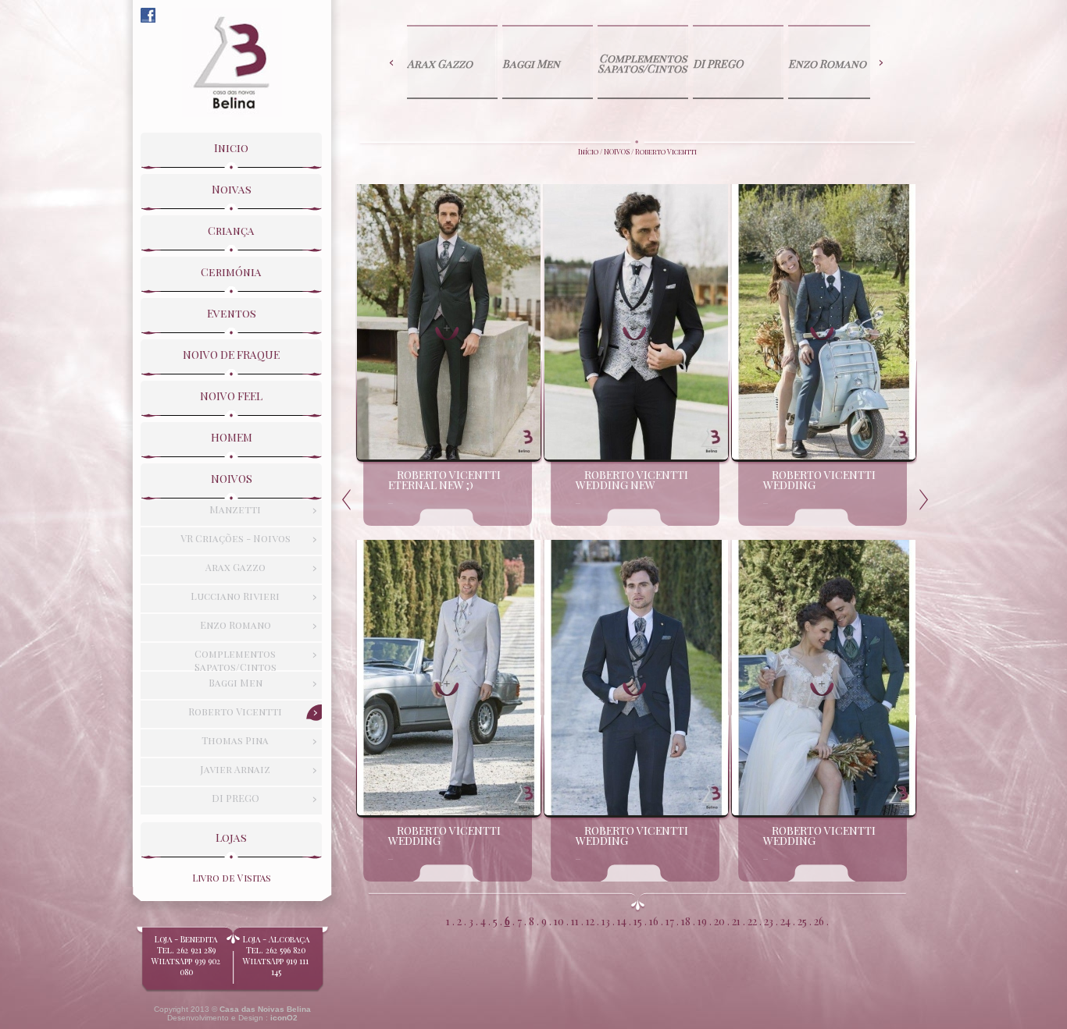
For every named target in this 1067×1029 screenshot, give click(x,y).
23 (768, 921)
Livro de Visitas (231, 877)
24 (785, 921)
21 (736, 921)
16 (653, 921)
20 (719, 921)
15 (637, 921)
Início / (591, 151)
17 (670, 921)
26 (819, 921)
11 (575, 921)
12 (590, 921)
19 (702, 921)
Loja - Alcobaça (276, 956)
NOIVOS (617, 151)
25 (802, 921)
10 (559, 921)
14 (621, 921)
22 (752, 921)
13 (605, 921)
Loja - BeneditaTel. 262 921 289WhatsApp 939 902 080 (186, 956)
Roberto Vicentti (666, 151)
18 (686, 921)
